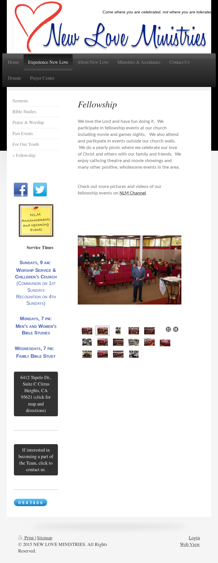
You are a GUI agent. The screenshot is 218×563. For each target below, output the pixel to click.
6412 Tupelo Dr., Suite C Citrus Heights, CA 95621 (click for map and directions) (35, 393)
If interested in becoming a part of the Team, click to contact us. (35, 460)
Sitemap (44, 538)
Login (194, 538)
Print (29, 538)
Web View (190, 544)
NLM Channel (133, 193)
